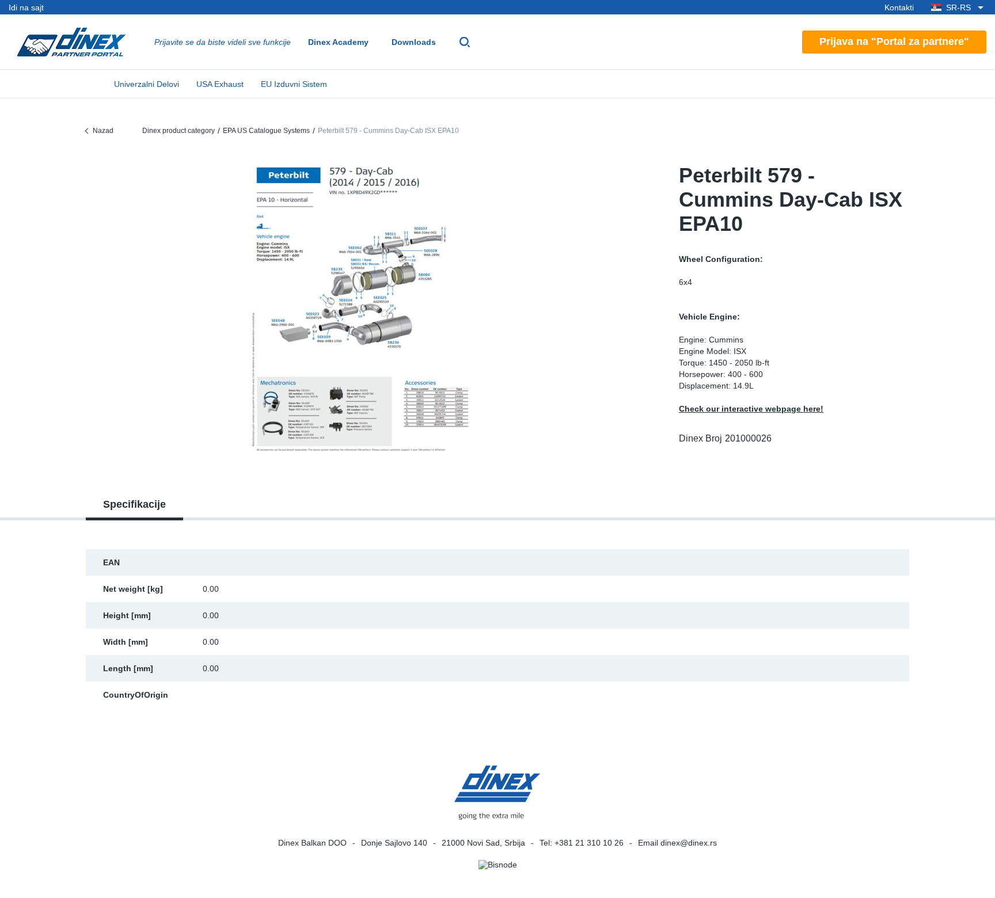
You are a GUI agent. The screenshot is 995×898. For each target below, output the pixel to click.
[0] (362, 307)
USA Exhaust (220, 84)
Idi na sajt (26, 7)
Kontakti (899, 7)
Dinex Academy (338, 42)
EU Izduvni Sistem (294, 84)
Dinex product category (178, 131)
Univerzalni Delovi (146, 84)
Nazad (103, 131)
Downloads (414, 42)
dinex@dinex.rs (688, 842)
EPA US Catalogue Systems (266, 131)
